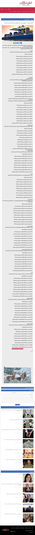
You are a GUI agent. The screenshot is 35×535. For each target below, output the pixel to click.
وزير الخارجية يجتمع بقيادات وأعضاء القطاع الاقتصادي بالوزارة (13, 449)
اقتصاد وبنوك (14, 11)
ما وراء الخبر (19, 11)
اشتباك (23, 11)
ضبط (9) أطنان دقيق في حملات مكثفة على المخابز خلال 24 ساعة (13, 439)
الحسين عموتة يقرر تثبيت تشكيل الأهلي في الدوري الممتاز (14, 459)
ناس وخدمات (13, 528)
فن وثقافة (25, 11)
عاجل (29, 11)
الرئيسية (32, 11)
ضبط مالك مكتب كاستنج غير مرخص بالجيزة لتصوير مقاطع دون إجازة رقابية (12, 429)
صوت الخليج (17, 528)
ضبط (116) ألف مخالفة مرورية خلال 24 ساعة (16, 419)
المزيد (10, 11)
